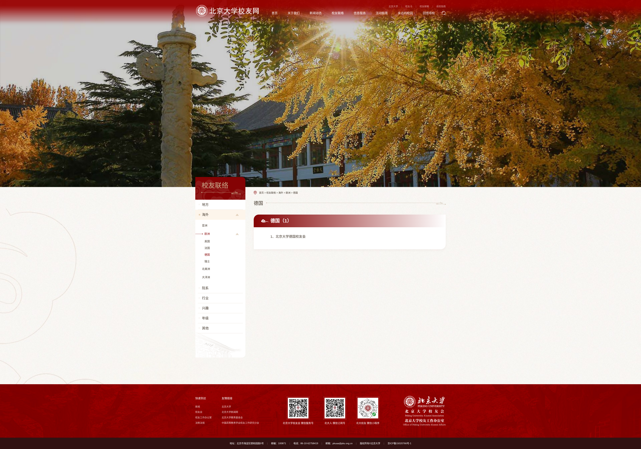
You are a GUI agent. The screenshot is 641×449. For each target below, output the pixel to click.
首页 (275, 13)
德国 (207, 254)
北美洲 (206, 268)
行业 (205, 298)
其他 (205, 328)
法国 (207, 248)
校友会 (198, 412)
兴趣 (205, 308)
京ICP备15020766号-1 (399, 443)
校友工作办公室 (203, 417)
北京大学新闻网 (230, 412)
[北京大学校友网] (228, 10)
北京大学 (393, 6)
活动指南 (382, 13)
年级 (205, 318)
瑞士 (207, 261)
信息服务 (360, 13)
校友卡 (408, 6)
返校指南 (441, 6)
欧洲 (207, 233)
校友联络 (338, 13)
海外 (205, 215)
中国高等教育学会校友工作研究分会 (240, 422)
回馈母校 (429, 13)
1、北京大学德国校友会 (288, 236)
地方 (205, 205)
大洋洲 (206, 277)
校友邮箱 (424, 6)
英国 (207, 241)
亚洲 (204, 225)
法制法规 (200, 422)
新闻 (197, 406)
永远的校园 (405, 13)
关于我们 (294, 13)
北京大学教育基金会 (232, 417)
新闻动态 (316, 13)
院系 (205, 288)
